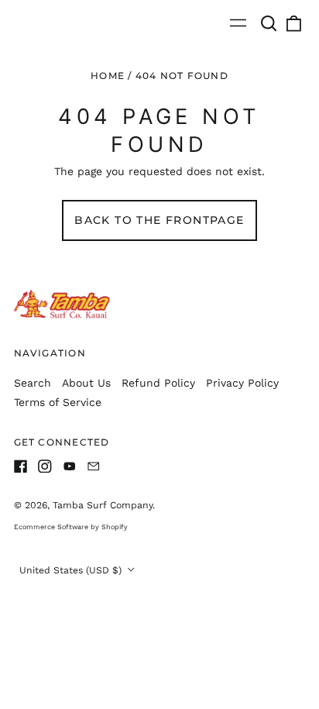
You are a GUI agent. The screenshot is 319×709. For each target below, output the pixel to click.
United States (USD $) (72, 570)
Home (108, 75)
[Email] (94, 466)
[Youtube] (70, 466)
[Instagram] (45, 466)
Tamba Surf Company (103, 505)
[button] (269, 23)
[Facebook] (21, 466)
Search (32, 383)
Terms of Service (57, 402)
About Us (86, 383)
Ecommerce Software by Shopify (71, 527)
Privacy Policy (242, 383)
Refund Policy (158, 383)
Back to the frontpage (159, 220)
